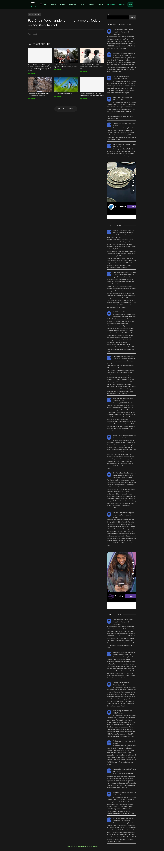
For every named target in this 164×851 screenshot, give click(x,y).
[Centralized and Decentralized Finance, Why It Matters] (109, 146)
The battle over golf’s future (66, 84)
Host (45, 4)
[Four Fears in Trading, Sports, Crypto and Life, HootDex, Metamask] (109, 819)
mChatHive (111, 4)
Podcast (53, 4)
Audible (101, 4)
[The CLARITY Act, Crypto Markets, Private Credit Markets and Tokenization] (109, 31)
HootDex (122, 4)
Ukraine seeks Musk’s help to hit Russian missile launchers (40, 84)
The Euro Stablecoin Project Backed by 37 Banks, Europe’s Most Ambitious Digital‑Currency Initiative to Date (124, 275)
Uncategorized (34, 14)
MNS (34, 4)
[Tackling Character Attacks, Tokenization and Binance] (109, 78)
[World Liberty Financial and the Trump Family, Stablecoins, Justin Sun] (109, 54)
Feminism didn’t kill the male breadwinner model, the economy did (92, 55)
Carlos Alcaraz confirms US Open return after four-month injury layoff (92, 84)
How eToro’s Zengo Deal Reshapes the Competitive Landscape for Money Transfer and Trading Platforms (124, 475)
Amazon (91, 4)
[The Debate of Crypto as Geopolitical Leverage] (109, 124)
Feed (130, 4)
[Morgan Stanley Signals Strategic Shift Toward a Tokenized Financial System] (109, 437)
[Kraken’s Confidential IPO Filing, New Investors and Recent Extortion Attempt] (109, 514)
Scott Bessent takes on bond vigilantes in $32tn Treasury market (66, 55)
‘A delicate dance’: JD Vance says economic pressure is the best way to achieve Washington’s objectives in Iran (40, 55)
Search (109, 14)
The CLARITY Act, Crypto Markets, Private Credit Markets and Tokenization (123, 32)
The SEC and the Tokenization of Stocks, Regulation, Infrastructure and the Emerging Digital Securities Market (124, 314)
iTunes (62, 4)
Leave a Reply (67, 109)
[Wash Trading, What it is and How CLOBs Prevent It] (109, 99)
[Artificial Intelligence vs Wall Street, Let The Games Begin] (109, 794)
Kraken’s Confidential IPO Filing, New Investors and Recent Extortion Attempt (123, 515)
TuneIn (82, 4)
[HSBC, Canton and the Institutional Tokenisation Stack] (109, 400)
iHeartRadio (73, 4)
